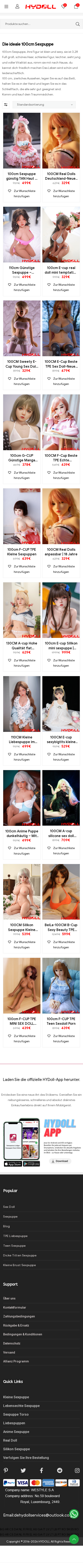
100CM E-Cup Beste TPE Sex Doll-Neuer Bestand (61, 364)
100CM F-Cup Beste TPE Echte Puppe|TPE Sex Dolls (61, 458)
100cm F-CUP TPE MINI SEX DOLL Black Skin (21, 1021)
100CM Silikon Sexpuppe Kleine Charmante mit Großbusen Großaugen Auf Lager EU (21, 927)
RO (64, 1529)
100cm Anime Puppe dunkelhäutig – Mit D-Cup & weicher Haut (21, 834)
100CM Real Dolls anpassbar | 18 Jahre (61, 552)
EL (31, 1529)
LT (51, 1529)
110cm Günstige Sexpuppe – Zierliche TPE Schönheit (22, 270)
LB (55, 1529)
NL (20, 1529)
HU (35, 1529)
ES (72, 1529)
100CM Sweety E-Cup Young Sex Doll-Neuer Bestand (22, 364)
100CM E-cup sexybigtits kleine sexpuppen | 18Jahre (61, 740)
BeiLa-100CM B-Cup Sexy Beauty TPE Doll (61, 927)
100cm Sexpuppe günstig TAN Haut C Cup (21, 176)
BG (2, 1529)
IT (44, 1529)
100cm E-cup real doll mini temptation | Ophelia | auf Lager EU (61, 270)
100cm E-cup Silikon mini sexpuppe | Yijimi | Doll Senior (61, 646)
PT (59, 1529)
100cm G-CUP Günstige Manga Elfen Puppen (21, 458)
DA (16, 1529)
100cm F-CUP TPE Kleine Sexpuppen (21, 552)
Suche (76, 24)
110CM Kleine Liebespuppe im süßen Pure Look (22, 740)
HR (7, 1529)
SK (68, 1529)
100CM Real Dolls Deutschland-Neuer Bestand (61, 176)
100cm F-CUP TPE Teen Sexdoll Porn (61, 1021)
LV (47, 1529)
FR (27, 1529)
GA (40, 1529)
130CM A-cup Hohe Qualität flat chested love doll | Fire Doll (21, 646)
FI (24, 1529)
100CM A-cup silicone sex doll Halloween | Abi (61, 833)
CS (11, 1529)
